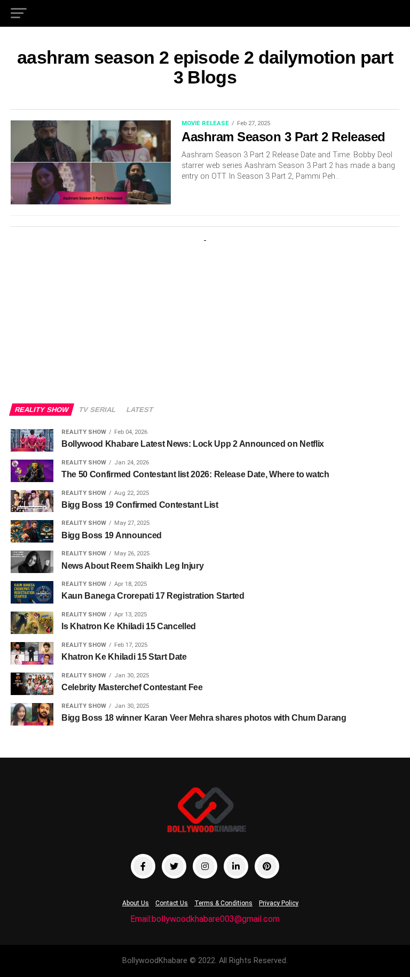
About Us (135, 903)
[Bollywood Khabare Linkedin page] (236, 866)
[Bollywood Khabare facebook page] (143, 866)
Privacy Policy (278, 903)
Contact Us (171, 903)
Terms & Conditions (223, 903)
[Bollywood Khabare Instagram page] (205, 866)
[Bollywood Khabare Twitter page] (174, 866)
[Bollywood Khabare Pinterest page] (267, 866)
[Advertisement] (205, 312)
